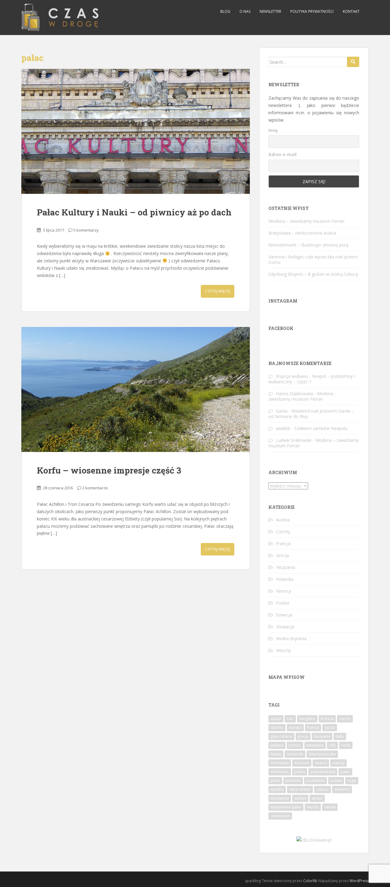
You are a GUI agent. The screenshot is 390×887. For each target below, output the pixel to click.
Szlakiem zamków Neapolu (321, 428)
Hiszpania (285, 567)
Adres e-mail (282, 154)
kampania (315, 745)
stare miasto (300, 789)
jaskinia (277, 745)
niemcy (338, 762)
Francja (283, 543)
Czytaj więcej (217, 291)
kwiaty (276, 754)
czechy (345, 718)
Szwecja (284, 615)
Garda (282, 411)
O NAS (244, 11)
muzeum (301, 762)
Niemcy (283, 591)
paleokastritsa (322, 771)
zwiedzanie (280, 815)
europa (295, 727)
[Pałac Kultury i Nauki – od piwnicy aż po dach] (135, 131)
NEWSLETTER (270, 11)
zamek (329, 807)
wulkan (300, 798)
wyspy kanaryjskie (286, 807)
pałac (345, 771)
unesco (322, 789)
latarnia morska (322, 754)
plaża (275, 780)
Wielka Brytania (291, 638)
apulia (276, 718)
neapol (321, 762)
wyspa (317, 798)
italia (340, 736)
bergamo (307, 718)
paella (299, 771)
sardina (277, 789)
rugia (351, 780)
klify (332, 745)
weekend (342, 789)
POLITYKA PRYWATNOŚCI (312, 11)
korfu (345, 745)
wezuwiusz (280, 798)
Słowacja (285, 627)
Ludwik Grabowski (293, 440)
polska (336, 780)
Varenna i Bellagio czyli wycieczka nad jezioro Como (313, 259)
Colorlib (310, 880)
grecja (303, 736)
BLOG (225, 11)
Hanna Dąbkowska (294, 393)
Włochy (283, 650)
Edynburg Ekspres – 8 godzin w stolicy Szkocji (313, 274)
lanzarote (295, 754)
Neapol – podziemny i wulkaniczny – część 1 (311, 379)
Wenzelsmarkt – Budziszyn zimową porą (308, 245)
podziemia (315, 780)
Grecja (282, 555)
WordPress (359, 880)
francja (313, 727)
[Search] (353, 62)
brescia (327, 718)
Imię (273, 130)
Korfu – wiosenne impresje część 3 (109, 470)
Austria (283, 520)
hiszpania (322, 736)
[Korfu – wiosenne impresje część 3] (135, 389)
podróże (293, 780)
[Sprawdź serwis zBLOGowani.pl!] (314, 840)
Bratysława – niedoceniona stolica (302, 233)
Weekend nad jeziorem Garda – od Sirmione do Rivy (311, 413)
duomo (277, 727)
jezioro (295, 745)
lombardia (280, 762)
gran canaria (281, 736)
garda (329, 727)
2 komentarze (95, 488)
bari (290, 718)
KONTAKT (351, 11)
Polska (282, 603)
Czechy (283, 531)
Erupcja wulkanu (292, 376)
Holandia (284, 579)
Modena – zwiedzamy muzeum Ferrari (306, 221)
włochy (313, 807)
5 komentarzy (86, 230)
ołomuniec (280, 771)
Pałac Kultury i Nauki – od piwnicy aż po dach (134, 212)
